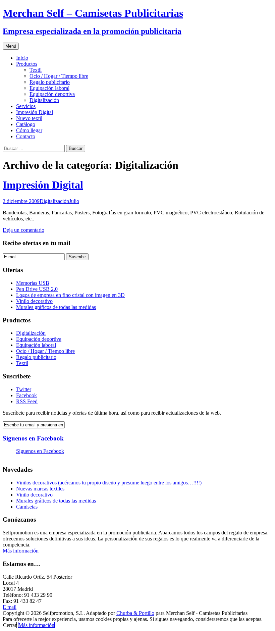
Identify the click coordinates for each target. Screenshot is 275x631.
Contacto (25, 136)
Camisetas (27, 507)
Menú (10, 46)
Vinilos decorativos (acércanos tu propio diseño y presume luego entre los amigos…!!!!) (109, 482)
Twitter (23, 389)
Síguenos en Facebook (33, 438)
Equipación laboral (49, 88)
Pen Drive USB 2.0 (37, 289)
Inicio (22, 58)
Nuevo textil (29, 118)
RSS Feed (27, 401)
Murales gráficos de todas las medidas (56, 307)
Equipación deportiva (52, 94)
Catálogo (25, 124)
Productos (26, 64)
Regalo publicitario (50, 82)
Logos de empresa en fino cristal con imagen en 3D (70, 295)
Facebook (26, 395)
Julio (74, 201)
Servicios (26, 106)
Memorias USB (32, 283)
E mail (9, 607)
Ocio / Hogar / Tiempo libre (59, 76)
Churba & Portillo (135, 613)
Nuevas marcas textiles (40, 488)
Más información (21, 551)
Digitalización (44, 100)
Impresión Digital (34, 112)
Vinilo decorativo (34, 301)
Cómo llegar (29, 130)
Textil (36, 70)
